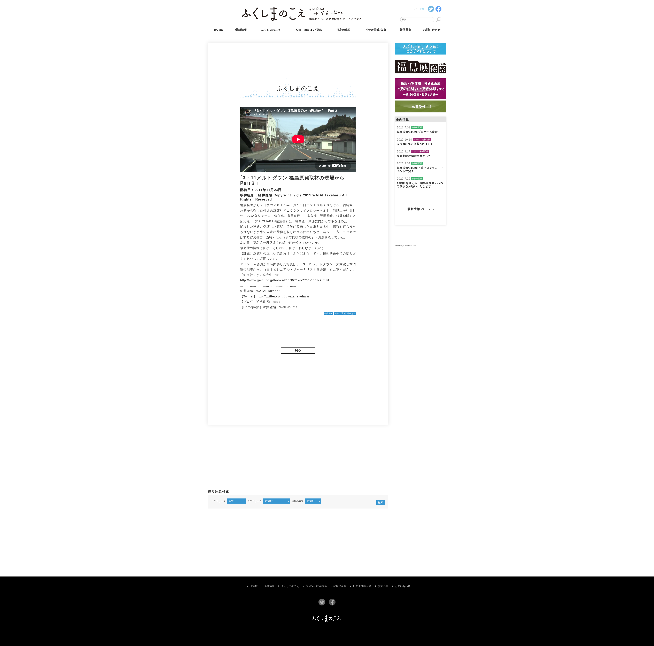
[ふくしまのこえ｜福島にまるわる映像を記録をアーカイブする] (438, 9)
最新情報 (241, 29)
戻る (298, 350)
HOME (218, 29)
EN (422, 9)
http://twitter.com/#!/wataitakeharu (283, 296)
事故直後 (328, 313)
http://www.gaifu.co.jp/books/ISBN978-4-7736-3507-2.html (284, 280)
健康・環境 (340, 313)
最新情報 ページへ (420, 209)
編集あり (351, 313)
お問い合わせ (432, 29)
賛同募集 (405, 29)
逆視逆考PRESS (268, 301)
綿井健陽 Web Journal (280, 307)
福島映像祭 (344, 29)
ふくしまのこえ (271, 29)
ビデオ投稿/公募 (375, 29)
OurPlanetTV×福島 (309, 29)
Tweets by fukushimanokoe (405, 246)
